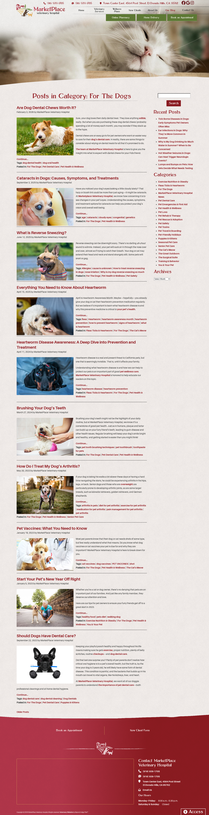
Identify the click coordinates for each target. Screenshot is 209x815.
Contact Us (188, 10)
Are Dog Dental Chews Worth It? (46, 107)
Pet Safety (131, 276)
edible (142, 118)
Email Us (147, 790)
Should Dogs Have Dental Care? (46, 636)
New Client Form (140, 730)
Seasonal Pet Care (167, 242)
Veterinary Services (99, 10)
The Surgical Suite (168, 257)
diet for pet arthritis (109, 505)
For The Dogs (34, 166)
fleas (84, 319)
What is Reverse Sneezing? (41, 233)
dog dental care (118, 654)
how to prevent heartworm (103, 323)
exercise (108, 650)
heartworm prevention (116, 389)
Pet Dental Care (51, 166)
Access (196, 811)
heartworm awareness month (118, 319)
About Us (153, 10)
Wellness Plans (117, 10)
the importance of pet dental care (116, 685)
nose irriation (92, 272)
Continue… (22, 159)
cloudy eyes (105, 217)
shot (132, 564)
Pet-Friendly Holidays (169, 235)
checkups (98, 654)
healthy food (88, 617)
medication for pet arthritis (91, 509)
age (84, 217)
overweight (127, 484)
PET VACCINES (120, 564)
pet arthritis (82, 513)
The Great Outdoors (168, 253)
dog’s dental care (100, 139)
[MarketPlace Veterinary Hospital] (40, 10)
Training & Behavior (168, 261)
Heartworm (94, 319)
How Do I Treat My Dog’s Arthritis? (48, 466)
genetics (130, 217)
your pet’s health (126, 309)
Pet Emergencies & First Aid (172, 204)
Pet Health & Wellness (72, 166)
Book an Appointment (182, 17)
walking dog (113, 617)
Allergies (86, 268)
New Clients (135, 10)
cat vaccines (88, 564)
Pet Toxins (163, 227)
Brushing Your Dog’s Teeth (41, 408)
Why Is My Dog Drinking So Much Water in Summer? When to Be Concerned (176, 146)
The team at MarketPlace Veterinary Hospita (99, 149)
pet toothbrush (124, 447)
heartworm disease (92, 389)
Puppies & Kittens (70, 702)
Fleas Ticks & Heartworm (99, 330)
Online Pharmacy (121, 17)
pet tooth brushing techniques (98, 447)
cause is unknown (102, 268)
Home (81, 10)
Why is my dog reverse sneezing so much (122, 272)
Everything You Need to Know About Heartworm (61, 287)
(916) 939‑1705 (55, 3)
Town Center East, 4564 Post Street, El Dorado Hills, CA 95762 (140, 3)
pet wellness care (129, 371)
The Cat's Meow (138, 330)
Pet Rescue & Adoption (170, 219)
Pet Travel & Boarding (169, 231)
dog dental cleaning (51, 698)
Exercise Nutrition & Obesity (101, 620)
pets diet (101, 617)
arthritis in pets (90, 505)
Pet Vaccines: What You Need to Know (52, 528)
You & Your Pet (94, 624)
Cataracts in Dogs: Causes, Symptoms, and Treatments (68, 178)
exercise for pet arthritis (133, 505)
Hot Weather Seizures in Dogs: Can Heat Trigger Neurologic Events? (174, 157)
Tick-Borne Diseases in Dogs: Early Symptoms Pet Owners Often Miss (173, 123)
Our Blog (170, 10)
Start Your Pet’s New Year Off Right (48, 579)
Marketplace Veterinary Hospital (95, 196)
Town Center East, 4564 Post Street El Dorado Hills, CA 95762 (161, 783)
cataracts (92, 217)
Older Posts (23, 712)
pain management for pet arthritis (124, 509)
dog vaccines (104, 564)
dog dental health (32, 163)
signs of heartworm (129, 323)
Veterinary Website (66, 812)
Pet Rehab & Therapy (169, 216)
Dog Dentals (69, 698)
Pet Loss (162, 212)
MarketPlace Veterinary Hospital (93, 375)
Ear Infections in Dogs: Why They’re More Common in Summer (173, 134)
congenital (118, 217)
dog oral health (51, 163)
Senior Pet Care (75, 517)
